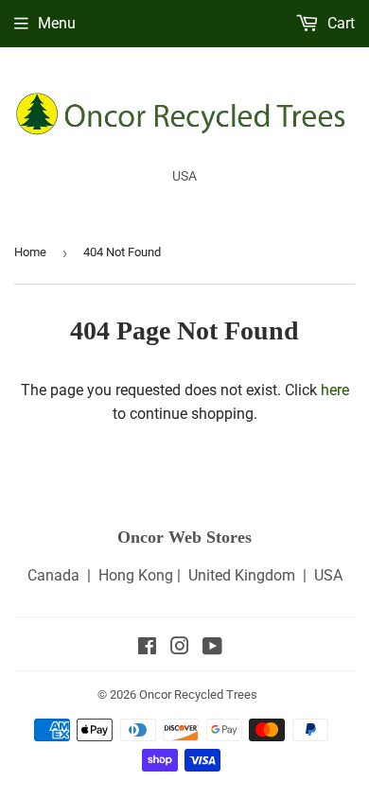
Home (30, 252)
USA (328, 575)
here (335, 390)
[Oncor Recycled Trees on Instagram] (179, 648)
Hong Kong (135, 575)
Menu (57, 23)
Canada (53, 575)
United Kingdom (241, 575)
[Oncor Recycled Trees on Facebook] (147, 648)
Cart (339, 23)
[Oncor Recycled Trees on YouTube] (212, 648)
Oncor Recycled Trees (198, 694)
